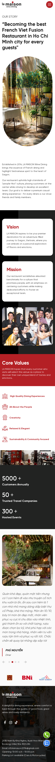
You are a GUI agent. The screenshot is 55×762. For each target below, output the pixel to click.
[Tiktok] (16, 722)
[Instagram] (10, 722)
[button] (4, 662)
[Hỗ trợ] (46, 735)
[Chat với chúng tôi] (46, 743)
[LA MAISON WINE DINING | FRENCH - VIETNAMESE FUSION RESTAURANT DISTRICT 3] (11, 4)
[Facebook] (5, 722)
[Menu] (49, 4)
